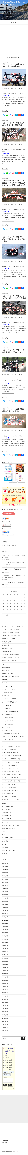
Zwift (3, 683)
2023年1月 (5, 910)
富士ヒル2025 (5, 815)
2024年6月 (5, 869)
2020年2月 (5, 1021)
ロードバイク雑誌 (7, 793)
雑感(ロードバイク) (7, 850)
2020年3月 (5, 1018)
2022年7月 (5, 929)
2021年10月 (5, 958)
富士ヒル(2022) (6, 806)
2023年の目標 (5, 651)
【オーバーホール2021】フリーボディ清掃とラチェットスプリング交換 (14, 239)
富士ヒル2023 (5, 809)
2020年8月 (5, 1002)
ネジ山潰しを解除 (7, 724)
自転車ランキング (6, 528)
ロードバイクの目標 (7, 784)
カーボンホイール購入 (8, 698)
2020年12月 (5, 989)
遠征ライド (5, 847)
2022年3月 (5, 942)
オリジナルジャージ (7, 689)
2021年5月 (5, 973)
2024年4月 (5, 872)
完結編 (4, 803)
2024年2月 (5, 879)
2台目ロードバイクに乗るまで (10, 654)
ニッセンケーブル (7, 721)
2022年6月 (5, 932)
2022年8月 (5, 926)
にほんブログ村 (6, 521)
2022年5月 (5, 936)
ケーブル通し (5, 705)
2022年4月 (5, 939)
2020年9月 (5, 999)
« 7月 (7, 615)
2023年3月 (5, 904)
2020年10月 (5, 996)
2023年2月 (5, 907)
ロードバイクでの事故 (8, 749)
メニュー (15, 22)
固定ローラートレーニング (9, 800)
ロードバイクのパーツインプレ (10, 774)
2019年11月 (5, 1030)
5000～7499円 (8, 1065)
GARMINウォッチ (7, 673)
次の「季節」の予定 (7, 828)
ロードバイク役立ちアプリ (9, 790)
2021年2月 (5, 983)
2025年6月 (5, 866)
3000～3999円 (8, 1062)
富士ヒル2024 (5, 812)
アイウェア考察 (6, 686)
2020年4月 (5, 1015)
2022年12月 (5, 913)
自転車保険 (5, 841)
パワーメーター (6, 730)
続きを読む (5, 111)
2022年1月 (5, 948)
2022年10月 (5, 920)
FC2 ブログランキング (8, 535)
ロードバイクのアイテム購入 (10, 758)
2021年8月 (5, 964)
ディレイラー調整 (7, 714)
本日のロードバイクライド (9, 825)
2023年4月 (5, 901)
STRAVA (4, 680)
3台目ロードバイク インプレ (9, 657)
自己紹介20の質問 (7, 837)
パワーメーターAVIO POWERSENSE (12, 736)
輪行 (3, 844)
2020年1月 (5, 1024)
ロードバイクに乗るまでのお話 (10, 755)
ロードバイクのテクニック (9, 768)
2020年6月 (5, 1008)
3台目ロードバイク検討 (8, 661)
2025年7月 (5, 863)
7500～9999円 (8, 1067)
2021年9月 (5, 961)
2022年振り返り (6, 645)
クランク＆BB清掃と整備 (9, 702)
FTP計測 (4, 670)
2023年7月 (5, 891)
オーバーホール (6, 692)
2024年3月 (5, 876)
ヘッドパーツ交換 (7, 739)
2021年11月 (5, 955)
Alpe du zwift (5, 664)
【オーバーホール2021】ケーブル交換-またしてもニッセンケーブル (13, 352)
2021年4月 (5, 977)
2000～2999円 (8, 1060)
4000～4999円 (8, 1064)
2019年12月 (5, 1027)
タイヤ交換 (5, 708)
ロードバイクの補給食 (8, 787)
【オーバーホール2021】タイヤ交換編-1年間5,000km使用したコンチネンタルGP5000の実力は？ (13, 183)
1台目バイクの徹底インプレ (9, 632)
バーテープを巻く (7, 727)
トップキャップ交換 (7, 717)
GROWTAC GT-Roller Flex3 (9, 676)
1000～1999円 (8, 1059)
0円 (6, 1055)
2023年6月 (5, 894)
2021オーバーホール (7, 638)
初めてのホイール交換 (8, 796)
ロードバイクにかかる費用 (9, 752)
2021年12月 (5, 951)
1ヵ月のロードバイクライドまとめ (11, 626)
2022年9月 (5, 923)
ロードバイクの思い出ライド (10, 781)
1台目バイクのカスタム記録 (9, 629)
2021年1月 (5, 986)
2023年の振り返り (7, 648)
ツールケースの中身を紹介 (9, 711)
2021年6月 (5, 970)
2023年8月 (5, 888)
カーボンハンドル (7, 695)
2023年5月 (5, 898)
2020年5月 (5, 1011)
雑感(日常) (5, 853)
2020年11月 (5, 992)
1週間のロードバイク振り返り (10, 635)
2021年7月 (5, 967)
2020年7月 (5, 1005)
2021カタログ (5, 642)
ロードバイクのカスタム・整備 (10, 762)
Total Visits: (5, 1140)
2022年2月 (5, 945)
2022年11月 (5, 917)
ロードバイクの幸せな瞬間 (9, 777)
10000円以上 (8, 1069)
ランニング (5, 743)
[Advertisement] (14, 39)
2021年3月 (5, 980)
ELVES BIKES (6, 667)
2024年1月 (5, 882)
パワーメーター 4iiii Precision (9, 733)
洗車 (3, 831)
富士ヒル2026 (5, 819)
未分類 (4, 822)
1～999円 (7, 1057)
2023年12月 (5, 885)
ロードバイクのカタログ (8, 765)
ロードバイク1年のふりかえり (10, 746)
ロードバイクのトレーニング (10, 771)
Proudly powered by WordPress (10, 1151)
